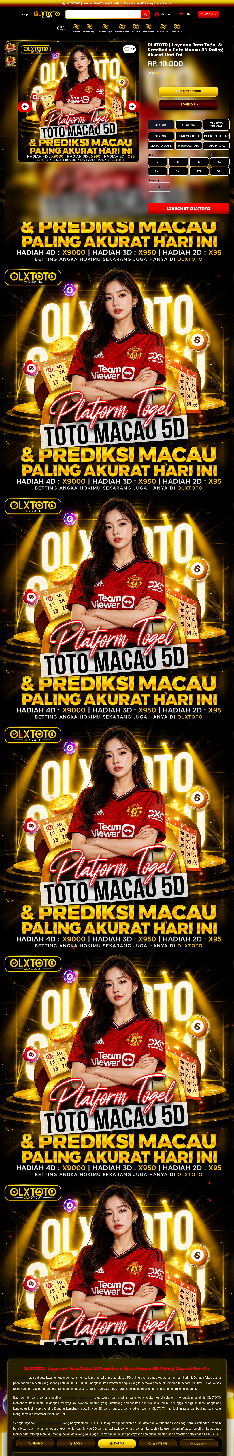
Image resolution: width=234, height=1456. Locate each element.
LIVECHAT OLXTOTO (188, 208)
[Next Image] (132, 106)
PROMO (38, 1444)
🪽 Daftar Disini (188, 91)
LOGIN (78, 1444)
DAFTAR (119, 1443)
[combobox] (104, 14)
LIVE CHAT (201, 1443)
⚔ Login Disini (188, 104)
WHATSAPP (160, 1443)
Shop (24, 14)
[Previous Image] (25, 106)
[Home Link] (47, 14)
